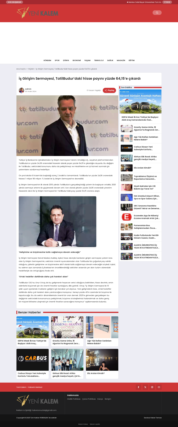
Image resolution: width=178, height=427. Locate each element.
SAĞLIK (110, 60)
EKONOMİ (77, 60)
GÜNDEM (47, 60)
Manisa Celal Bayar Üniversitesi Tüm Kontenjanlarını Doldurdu (144, 2)
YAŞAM (87, 60)
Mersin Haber (83, 424)
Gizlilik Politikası (73, 399)
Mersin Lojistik (95, 424)
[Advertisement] (89, 39)
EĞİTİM (132, 60)
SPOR (57, 60)
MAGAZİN (121, 60)
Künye (100, 399)
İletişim (108, 399)
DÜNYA (66, 60)
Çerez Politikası (89, 399)
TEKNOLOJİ (99, 60)
